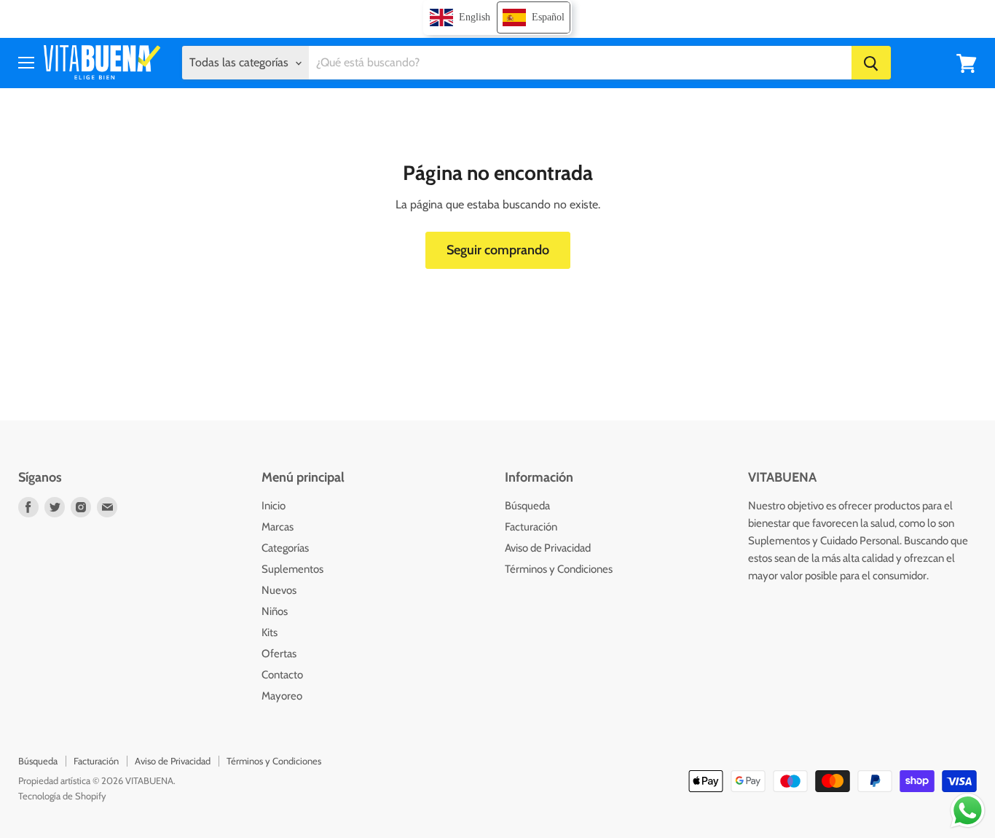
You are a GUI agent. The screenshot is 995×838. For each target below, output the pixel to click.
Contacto (282, 674)
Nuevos (278, 590)
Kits (269, 632)
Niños (274, 611)
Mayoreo (281, 695)
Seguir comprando (498, 250)
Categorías (285, 548)
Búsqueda (527, 505)
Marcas (277, 526)
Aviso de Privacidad (548, 548)
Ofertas (278, 653)
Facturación (531, 526)
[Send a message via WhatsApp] (968, 811)
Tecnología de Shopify (62, 796)
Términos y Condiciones (559, 569)
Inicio (273, 505)
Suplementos (292, 569)
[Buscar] (871, 63)
